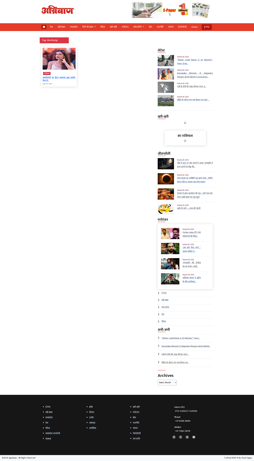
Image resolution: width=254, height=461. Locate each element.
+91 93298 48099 (182, 421)
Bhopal (182, 419)
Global (194, 27)
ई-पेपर (206, 27)
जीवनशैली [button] (137, 27)
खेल (150, 27)
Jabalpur (182, 429)
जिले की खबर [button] (88, 27)
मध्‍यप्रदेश (74, 27)
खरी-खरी (113, 27)
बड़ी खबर (61, 27)
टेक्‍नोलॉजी (182, 27)
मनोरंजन (125, 27)
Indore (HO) (185, 409)
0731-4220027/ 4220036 (186, 411)
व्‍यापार (170, 27)
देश (51, 27)
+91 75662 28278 (182, 431)
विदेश (102, 27)
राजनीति (160, 27)
